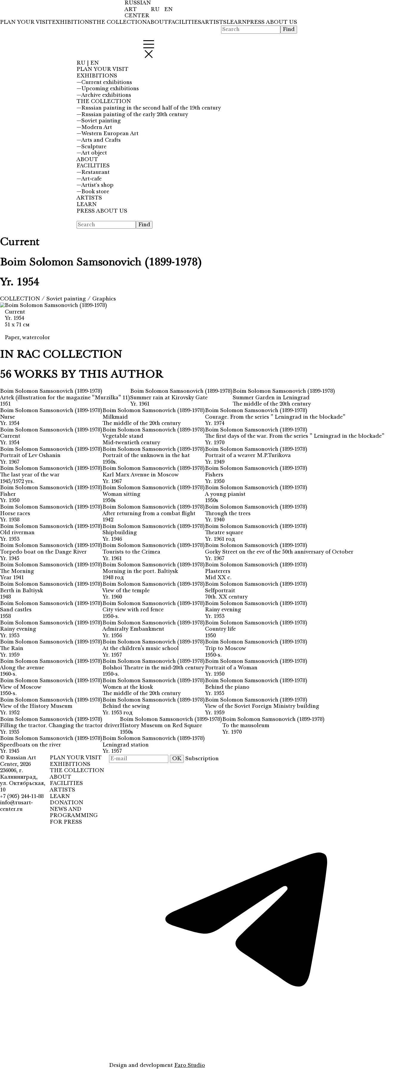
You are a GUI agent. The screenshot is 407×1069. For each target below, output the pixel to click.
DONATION (66, 803)
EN (168, 9)
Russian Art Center (18, 761)
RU (156, 9)
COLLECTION (20, 299)
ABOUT (157, 22)
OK (176, 758)
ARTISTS (213, 22)
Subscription (202, 758)
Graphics (104, 299)
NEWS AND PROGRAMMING (74, 812)
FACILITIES (184, 22)
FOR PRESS (66, 822)
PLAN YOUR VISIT (26, 22)
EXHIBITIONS (72, 22)
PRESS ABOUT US (271, 22)
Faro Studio (189, 1065)
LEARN (236, 22)
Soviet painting (66, 299)
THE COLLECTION (119, 22)
